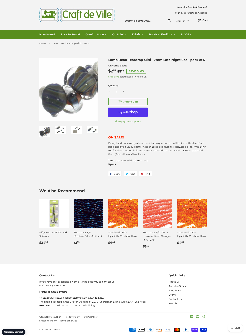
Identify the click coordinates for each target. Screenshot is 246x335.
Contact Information (50, 316)
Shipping (113, 76)
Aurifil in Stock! (178, 286)
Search (173, 303)
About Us (174, 281)
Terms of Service (68, 320)
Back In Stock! (70, 34)
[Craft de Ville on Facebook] (191, 317)
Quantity (113, 85)
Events (173, 294)
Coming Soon (95, 34)
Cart (205, 20)
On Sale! (118, 34)
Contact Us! (175, 299)
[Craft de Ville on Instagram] (203, 317)
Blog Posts (175, 290)
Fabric (136, 34)
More (185, 34)
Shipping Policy (48, 320)
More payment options (128, 121)
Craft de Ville (54, 329)
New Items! (47, 34)
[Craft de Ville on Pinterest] (197, 317)
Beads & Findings (161, 34)
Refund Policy (90, 316)
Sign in (179, 13)
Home (42, 43)
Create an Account (197, 13)
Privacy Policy (72, 316)
